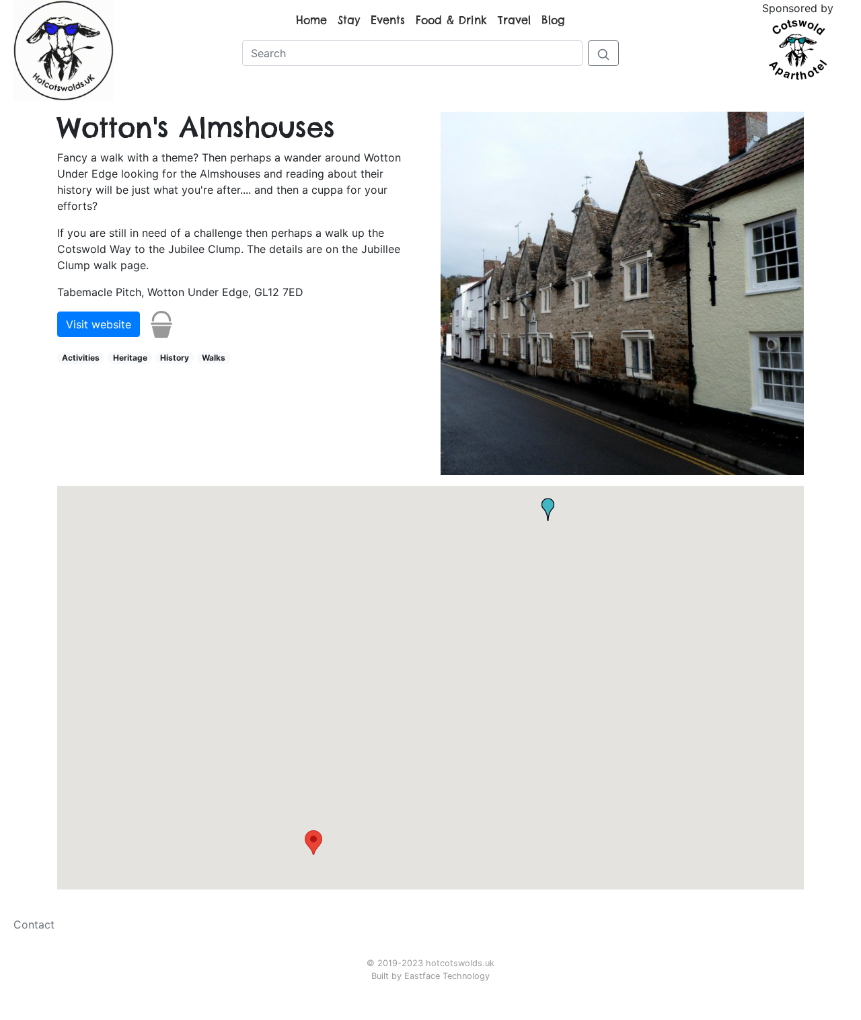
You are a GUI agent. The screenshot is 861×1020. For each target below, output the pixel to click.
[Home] (63, 49)
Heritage (130, 358)
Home (311, 20)
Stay (349, 20)
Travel (514, 20)
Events (388, 20)
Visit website (98, 324)
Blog (553, 20)
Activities (81, 358)
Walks (213, 358)
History (174, 358)
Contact (33, 924)
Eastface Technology (447, 976)
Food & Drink (451, 20)
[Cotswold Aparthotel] (797, 48)
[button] (313, 842)
